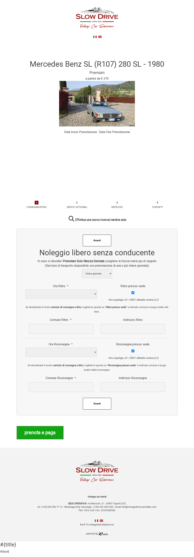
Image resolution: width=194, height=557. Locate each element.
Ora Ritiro (59, 286)
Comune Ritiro (59, 320)
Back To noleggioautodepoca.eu (98, 41)
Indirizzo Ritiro (133, 320)
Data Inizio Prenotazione (80, 132)
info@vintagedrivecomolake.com (139, 507)
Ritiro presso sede (132, 286)
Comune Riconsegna (60, 378)
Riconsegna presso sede (132, 344)
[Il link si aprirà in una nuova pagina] (103, 533)
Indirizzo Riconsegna (133, 378)
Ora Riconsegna (59, 344)
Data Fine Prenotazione (114, 132)
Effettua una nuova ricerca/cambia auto (101, 220)
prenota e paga (40, 432)
